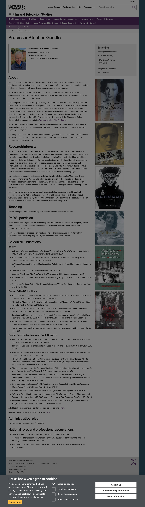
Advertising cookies (67, 494)
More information (115, 496)
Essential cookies (65, 484)
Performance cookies (68, 499)
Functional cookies (66, 489)
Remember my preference (116, 490)
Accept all (116, 485)
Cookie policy (15, 502)
